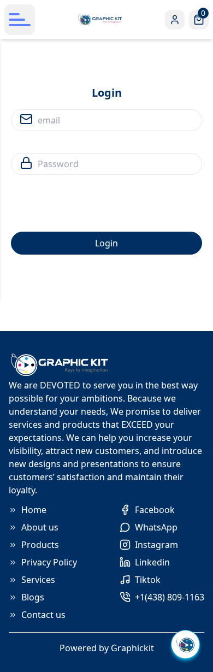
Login (106, 243)
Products (40, 545)
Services (38, 580)
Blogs (32, 597)
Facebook (155, 510)
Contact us (43, 615)
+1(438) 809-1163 (169, 597)
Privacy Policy (49, 562)
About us (39, 527)
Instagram (156, 545)
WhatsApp (156, 527)
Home (33, 510)
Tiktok (148, 580)
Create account (152, 270)
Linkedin (152, 562)
